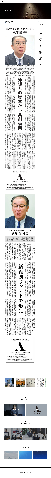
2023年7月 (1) (40, 50)
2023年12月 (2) (40, 46)
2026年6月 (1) (40, 33)
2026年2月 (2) (40, 37)
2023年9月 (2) (40, 47)
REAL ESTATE (40, 25)
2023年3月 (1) (40, 52)
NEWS (39, 23)
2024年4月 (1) (40, 45)
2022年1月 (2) (40, 64)
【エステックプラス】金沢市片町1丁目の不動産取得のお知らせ (9, 389)
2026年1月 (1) (40, 38)
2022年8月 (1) (40, 58)
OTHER (39, 26)
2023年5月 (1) (40, 51)
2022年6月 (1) (40, 59)
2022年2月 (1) (40, 63)
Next (33, 368)
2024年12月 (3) (40, 44)
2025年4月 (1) (40, 40)
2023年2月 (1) (40, 53)
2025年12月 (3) (40, 39)
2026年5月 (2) (40, 34)
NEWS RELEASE (40, 24)
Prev (7, 368)
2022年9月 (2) (40, 57)
